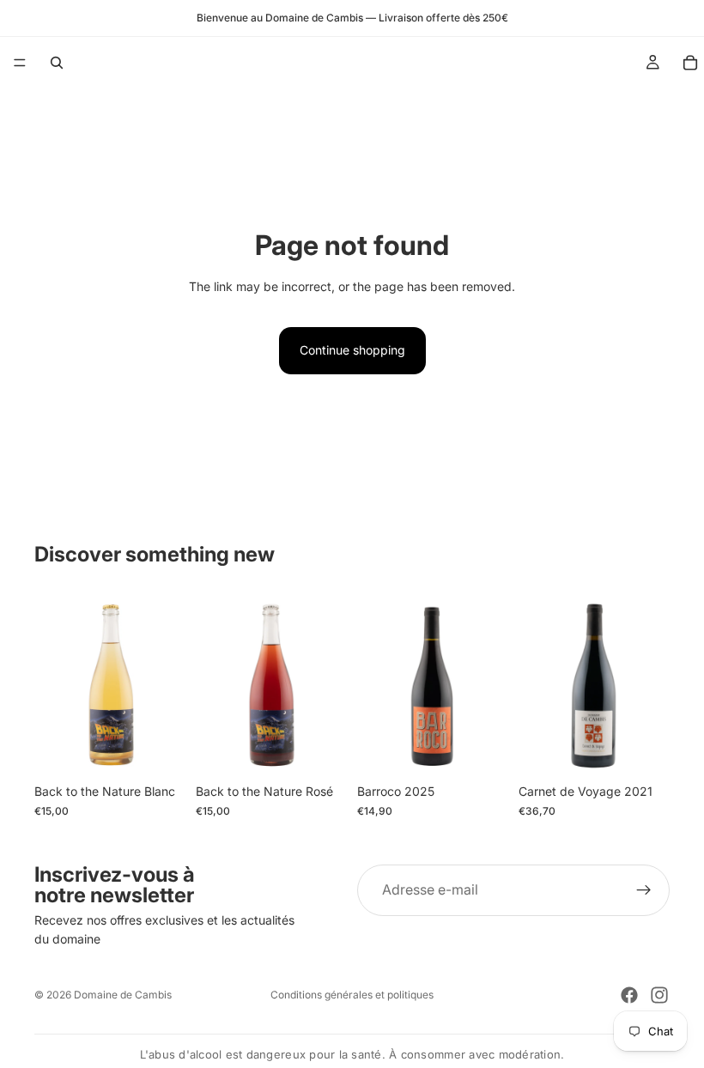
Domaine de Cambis (123, 994)
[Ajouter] (158, 749)
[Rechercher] (57, 63)
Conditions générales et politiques (352, 994)
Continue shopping (352, 350)
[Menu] (19, 62)
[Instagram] (659, 995)
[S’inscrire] (644, 890)
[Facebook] (629, 995)
